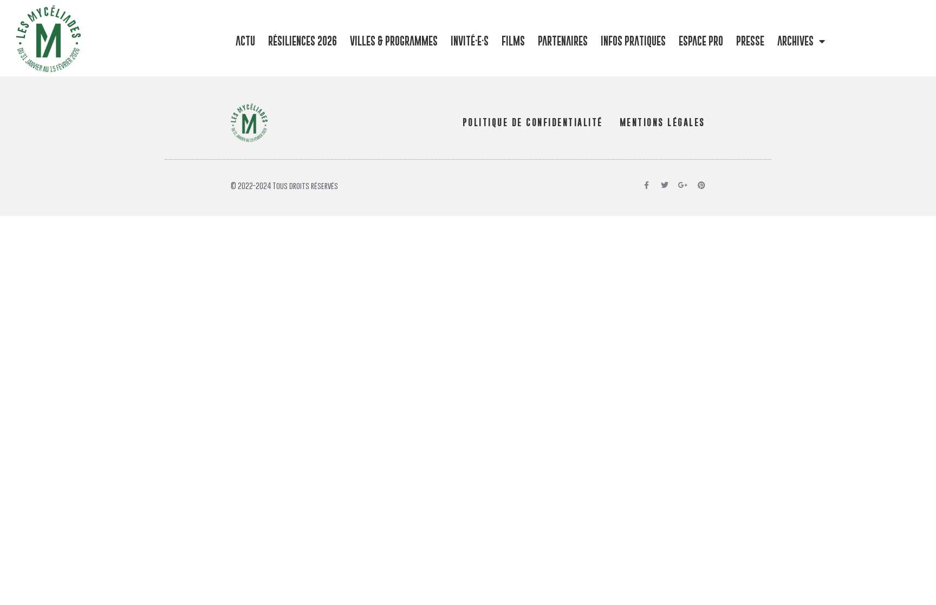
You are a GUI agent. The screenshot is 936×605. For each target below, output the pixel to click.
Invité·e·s (470, 41)
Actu (245, 41)
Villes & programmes (394, 41)
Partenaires (563, 41)
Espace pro (701, 41)
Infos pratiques (633, 41)
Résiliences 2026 (302, 41)
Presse (750, 41)
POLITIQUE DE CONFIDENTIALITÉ (533, 122)
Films (513, 41)
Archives (795, 41)
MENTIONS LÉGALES (662, 122)
